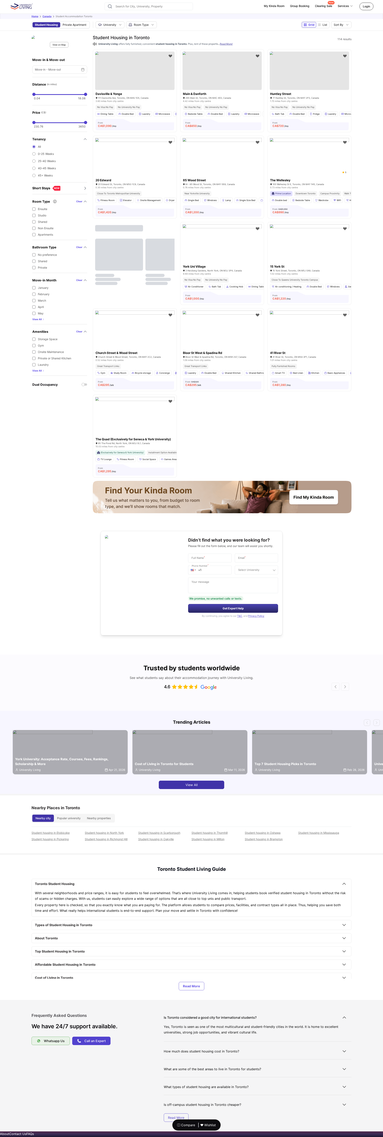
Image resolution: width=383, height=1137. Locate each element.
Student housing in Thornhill (210, 832)
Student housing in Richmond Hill (106, 839)
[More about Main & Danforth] (222, 71)
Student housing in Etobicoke (51, 832)
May (40, 313)
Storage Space (47, 339)
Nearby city (43, 818)
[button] (193, 570)
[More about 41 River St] (309, 337)
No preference (47, 254)
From (107, 125)
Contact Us (17, 1134)
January (43, 287)
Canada (46, 16)
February (43, 294)
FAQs (30, 1134)
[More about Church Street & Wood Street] (135, 337)
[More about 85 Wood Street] (222, 164)
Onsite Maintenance (51, 352)
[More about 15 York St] (309, 250)
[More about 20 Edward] (135, 164)
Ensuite (42, 209)
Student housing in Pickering (50, 839)
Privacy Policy (256, 615)
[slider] (34, 94)
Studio (42, 215)
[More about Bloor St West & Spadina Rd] (222, 337)
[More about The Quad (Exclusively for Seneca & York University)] (135, 423)
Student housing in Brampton (264, 839)
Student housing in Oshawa (262, 832)
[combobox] (149, 6)
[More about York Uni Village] (222, 250)
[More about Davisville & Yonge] (135, 71)
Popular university (69, 818)
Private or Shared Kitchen (54, 358)
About (4, 1134)
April (41, 307)
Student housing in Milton (208, 839)
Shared (42, 221)
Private (42, 267)
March (42, 300)
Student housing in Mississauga (318, 832)
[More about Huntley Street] (309, 71)
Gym (41, 345)
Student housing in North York (104, 832)
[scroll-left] (336, 687)
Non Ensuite (45, 228)
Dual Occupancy (45, 385)
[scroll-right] (345, 687)
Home (35, 16)
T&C (239, 615)
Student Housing (46, 24)
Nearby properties (99, 818)
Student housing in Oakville (156, 839)
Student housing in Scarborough (159, 832)
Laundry (43, 364)
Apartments (45, 234)
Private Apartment (74, 24)
